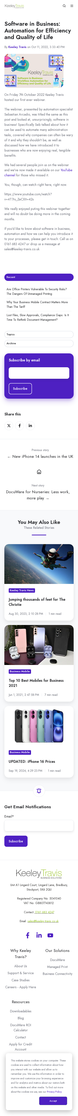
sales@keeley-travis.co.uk (43, 921)
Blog (21, 1018)
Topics (11, 334)
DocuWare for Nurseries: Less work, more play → (38, 495)
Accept (53, 1101)
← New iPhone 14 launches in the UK (40, 456)
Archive (11, 343)
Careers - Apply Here (20, 987)
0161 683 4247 (44, 912)
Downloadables (20, 1011)
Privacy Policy (54, 1092)
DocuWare (57, 960)
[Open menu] (72, 6)
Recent (11, 277)
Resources (21, 1002)
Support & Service (20, 973)
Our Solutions (57, 950)
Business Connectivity (57, 973)
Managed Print (57, 966)
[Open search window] (64, 6)
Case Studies (21, 980)
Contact (20, 1037)
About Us (20, 966)
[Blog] (39, 471)
